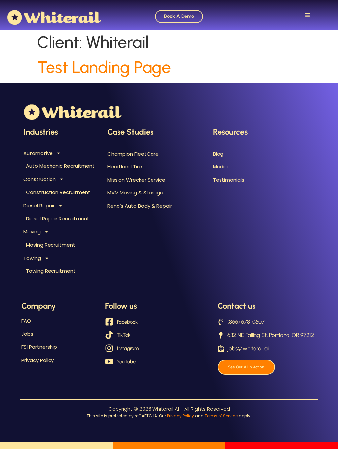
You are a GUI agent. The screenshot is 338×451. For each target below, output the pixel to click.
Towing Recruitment (51, 270)
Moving (32, 231)
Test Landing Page (104, 67)
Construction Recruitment (58, 192)
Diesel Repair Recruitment (57, 218)
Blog (218, 153)
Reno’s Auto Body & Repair (139, 205)
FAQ (26, 320)
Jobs (27, 333)
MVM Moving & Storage (135, 192)
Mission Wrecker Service (136, 179)
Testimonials (228, 179)
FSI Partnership (39, 346)
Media (220, 166)
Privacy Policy (37, 360)
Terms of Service (221, 416)
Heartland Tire (124, 166)
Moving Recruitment (50, 244)
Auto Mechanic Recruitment (60, 165)
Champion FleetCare (133, 153)
